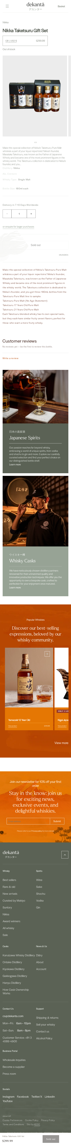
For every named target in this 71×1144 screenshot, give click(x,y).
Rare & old (9, 887)
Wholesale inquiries (14, 1060)
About (39, 962)
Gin (38, 907)
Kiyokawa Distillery (13, 969)
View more (61, 743)
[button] (62, 6)
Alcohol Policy (44, 1038)
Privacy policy (36, 831)
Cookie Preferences (12, 1120)
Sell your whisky (45, 1024)
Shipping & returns (47, 1018)
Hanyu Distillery (12, 983)
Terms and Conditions (13, 1124)
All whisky (8, 928)
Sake (39, 887)
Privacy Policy (48, 1120)
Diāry (39, 955)
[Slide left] (28, 142)
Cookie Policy (31, 1120)
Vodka (40, 900)
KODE (37, 1124)
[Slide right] (42, 142)
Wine (39, 880)
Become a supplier (14, 1067)
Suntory (7, 907)
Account (41, 969)
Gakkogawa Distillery (15, 976)
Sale (5, 935)
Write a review (10, 358)
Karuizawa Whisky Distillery (19, 955)
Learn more (15, 464)
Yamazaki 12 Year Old (19, 720)
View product (12, 726)
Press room (9, 1074)
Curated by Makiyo (14, 900)
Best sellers (9, 880)
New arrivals (10, 894)
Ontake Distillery (12, 962)
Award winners (11, 921)
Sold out (50, 1139)
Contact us (42, 1031)
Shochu (40, 894)
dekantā (6, 1116)
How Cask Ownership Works (16, 991)
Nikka (6, 914)
